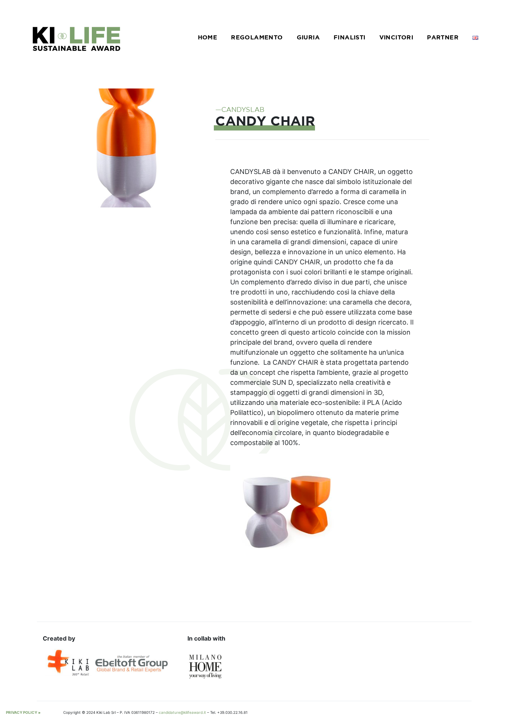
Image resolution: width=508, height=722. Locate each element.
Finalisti (350, 38)
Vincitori (396, 38)
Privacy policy (21, 712)
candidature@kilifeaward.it (182, 712)
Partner (443, 38)
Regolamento (257, 38)
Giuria (308, 38)
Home (208, 38)
